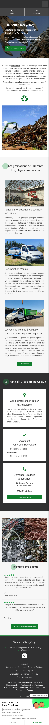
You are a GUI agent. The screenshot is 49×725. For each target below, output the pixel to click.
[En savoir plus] (24, 193)
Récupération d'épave (36, 68)
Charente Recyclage (19, 220)
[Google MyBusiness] (24, 655)
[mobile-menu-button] (45, 4)
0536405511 (24, 490)
